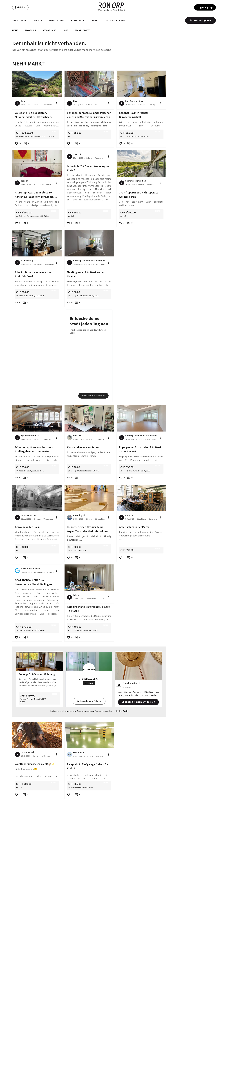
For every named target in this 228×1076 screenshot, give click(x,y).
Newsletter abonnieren (93, 395)
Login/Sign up (204, 7)
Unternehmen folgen (89, 701)
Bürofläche (142, 105)
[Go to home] (111, 5)
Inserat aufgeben (200, 20)
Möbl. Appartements (48, 184)
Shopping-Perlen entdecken (138, 702)
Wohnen (89, 105)
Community (77, 20)
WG (96, 105)
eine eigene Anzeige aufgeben (79, 711)
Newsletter (56, 20)
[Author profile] (69, 437)
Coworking (49, 264)
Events (38, 20)
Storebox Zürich (89, 679)
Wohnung (99, 158)
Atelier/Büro (154, 105)
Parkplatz (99, 756)
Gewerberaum (51, 572)
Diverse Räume (48, 105)
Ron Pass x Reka (115, 20)
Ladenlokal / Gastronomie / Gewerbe (39, 572)
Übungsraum (48, 519)
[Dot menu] (56, 103)
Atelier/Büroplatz (49, 439)
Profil (125, 711)
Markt (95, 20)
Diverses (37, 105)
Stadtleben (19, 20)
